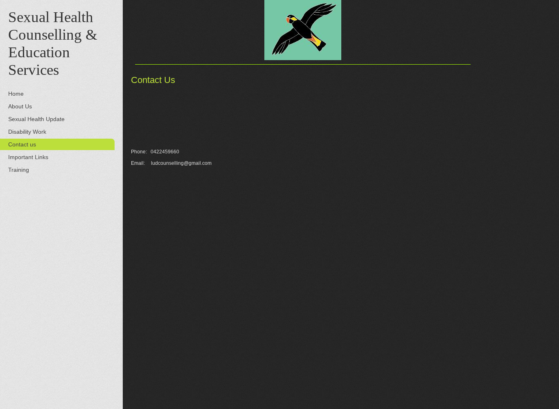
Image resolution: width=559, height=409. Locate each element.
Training (18, 169)
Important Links (28, 157)
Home (16, 93)
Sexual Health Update (36, 119)
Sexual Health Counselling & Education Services (52, 43)
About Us (20, 106)
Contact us (22, 144)
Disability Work (27, 131)
